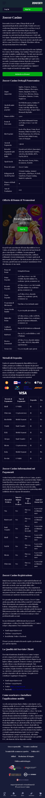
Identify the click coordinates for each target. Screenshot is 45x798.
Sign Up (27, 9)
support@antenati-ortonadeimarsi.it (23, 785)
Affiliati (13, 756)
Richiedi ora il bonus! (22, 74)
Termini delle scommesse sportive (17, 751)
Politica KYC (35, 751)
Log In (6, 9)
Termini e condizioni (30, 747)
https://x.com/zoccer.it (17, 687)
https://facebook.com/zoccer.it (22, 689)
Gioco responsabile (14, 747)
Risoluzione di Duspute (26, 756)
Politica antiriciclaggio (22, 761)
